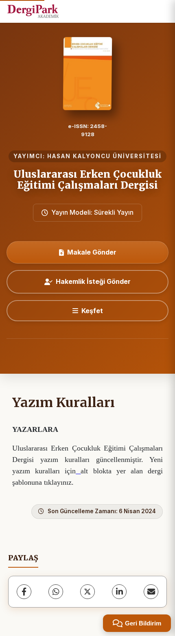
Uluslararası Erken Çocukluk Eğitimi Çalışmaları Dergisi (87, 179)
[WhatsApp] (55, 591)
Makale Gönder (91, 252)
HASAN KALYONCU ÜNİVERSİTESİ (104, 156)
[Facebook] (24, 591)
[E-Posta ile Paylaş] (151, 591)
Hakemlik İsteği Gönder (93, 281)
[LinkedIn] (119, 591)
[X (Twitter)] (87, 591)
